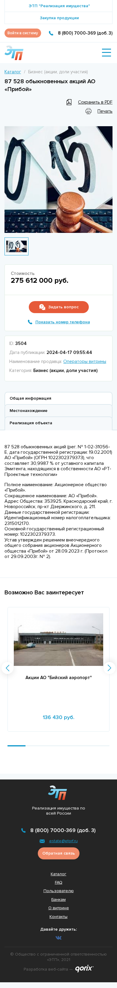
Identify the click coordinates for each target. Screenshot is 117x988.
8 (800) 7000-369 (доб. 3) (85, 33)
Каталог (12, 72)
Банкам (58, 899)
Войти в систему (23, 33)
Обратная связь (58, 853)
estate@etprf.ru (63, 840)
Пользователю (59, 890)
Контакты (59, 916)
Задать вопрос (63, 307)
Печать (105, 111)
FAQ (58, 882)
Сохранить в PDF (95, 102)
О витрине (58, 907)
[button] (8, 668)
